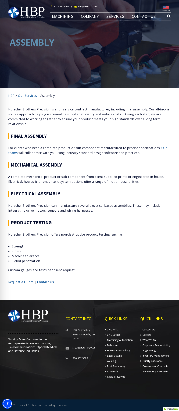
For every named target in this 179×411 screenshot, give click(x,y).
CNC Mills (112, 329)
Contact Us (144, 16)
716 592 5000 (80, 358)
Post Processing (116, 366)
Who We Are (149, 340)
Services (115, 16)
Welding (111, 361)
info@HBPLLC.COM (88, 6)
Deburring (112, 345)
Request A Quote (21, 282)
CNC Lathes (113, 334)
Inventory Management (155, 355)
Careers (146, 334)
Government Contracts (155, 366)
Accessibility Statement (155, 371)
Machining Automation (120, 340)
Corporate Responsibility (156, 345)
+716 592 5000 (61, 6)
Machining (63, 16)
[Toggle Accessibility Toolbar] (7, 403)
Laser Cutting (114, 355)
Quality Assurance (152, 361)
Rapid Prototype (116, 376)
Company (90, 16)
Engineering (149, 350)
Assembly (112, 371)
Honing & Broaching (118, 350)
